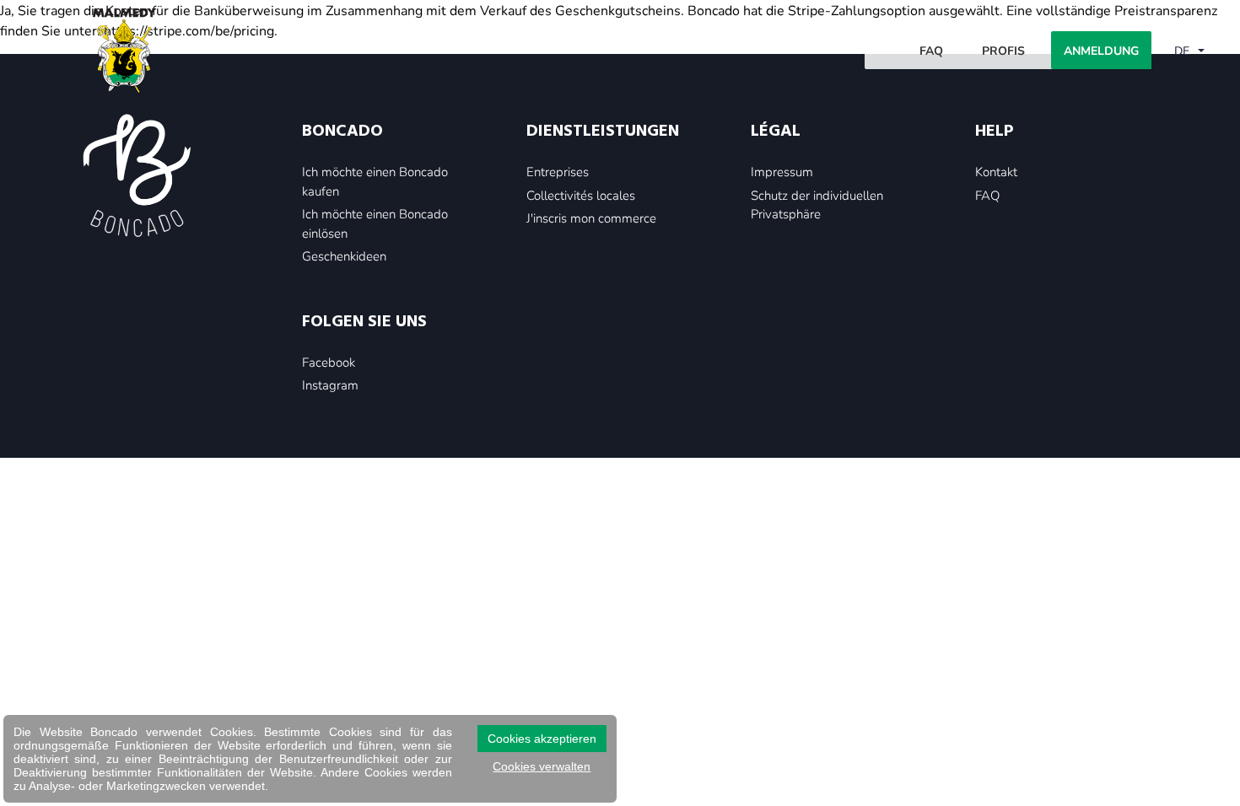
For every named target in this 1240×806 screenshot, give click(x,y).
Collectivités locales (580, 194)
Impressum (782, 171)
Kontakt (996, 171)
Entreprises (557, 171)
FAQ (931, 50)
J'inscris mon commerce (591, 217)
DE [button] (1183, 50)
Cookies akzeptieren (542, 738)
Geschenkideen (344, 255)
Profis (1003, 50)
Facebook (328, 361)
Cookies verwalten (541, 766)
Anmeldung (1101, 50)
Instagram (330, 384)
